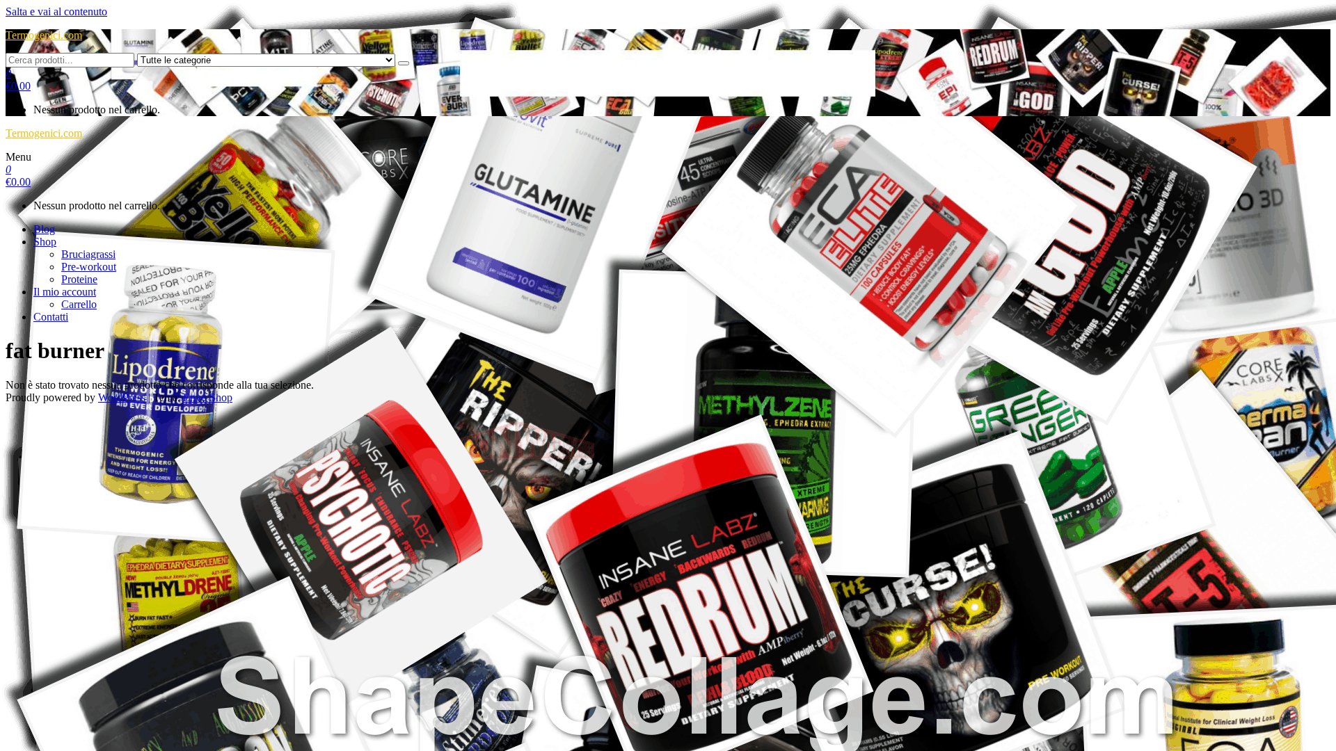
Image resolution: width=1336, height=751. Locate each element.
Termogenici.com (44, 35)
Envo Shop (207, 397)
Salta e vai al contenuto (56, 11)
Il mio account (64, 292)
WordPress (121, 397)
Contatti (50, 317)
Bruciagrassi (88, 254)
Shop (44, 242)
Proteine (79, 279)
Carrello (79, 304)
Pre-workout (88, 267)
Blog (44, 229)
